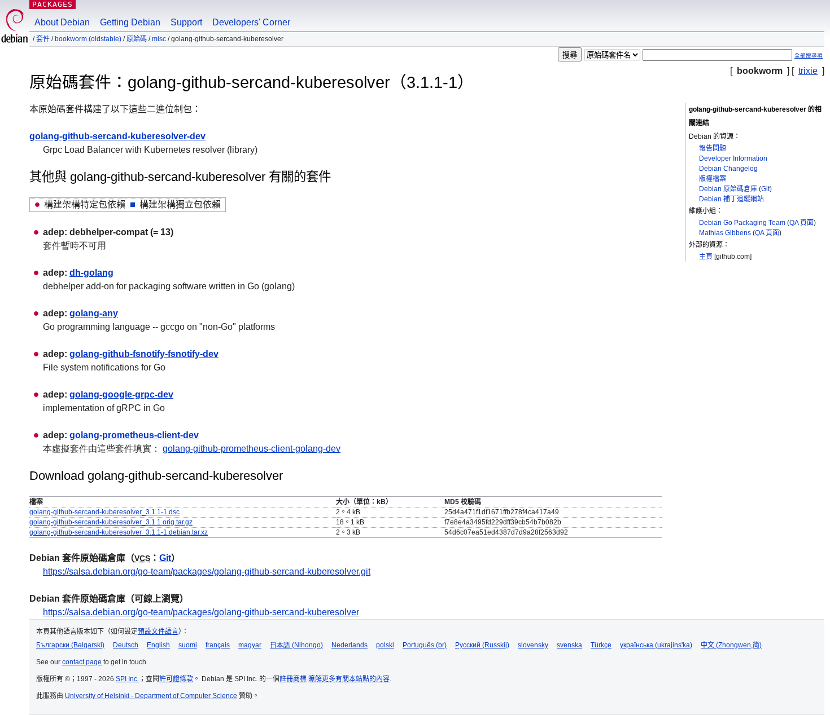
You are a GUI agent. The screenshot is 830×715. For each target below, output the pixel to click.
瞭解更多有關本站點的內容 (349, 679)
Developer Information (733, 158)
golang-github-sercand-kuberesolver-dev (117, 136)
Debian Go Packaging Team (742, 223)
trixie (808, 71)
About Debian (62, 22)
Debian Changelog (728, 169)
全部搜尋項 (808, 55)
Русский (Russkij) (482, 645)
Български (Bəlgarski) (70, 645)
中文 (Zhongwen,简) (731, 645)
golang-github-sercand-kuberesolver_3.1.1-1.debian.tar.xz (118, 532)
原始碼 (136, 39)
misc (159, 39)
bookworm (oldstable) (88, 39)
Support (186, 22)
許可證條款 (176, 679)
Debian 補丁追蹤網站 (731, 199)
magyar (249, 645)
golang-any (93, 313)
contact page (82, 662)
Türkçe (601, 645)
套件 (43, 39)
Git (765, 189)
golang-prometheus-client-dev (134, 435)
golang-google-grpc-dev (121, 394)
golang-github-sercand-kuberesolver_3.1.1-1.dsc (104, 512)
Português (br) (425, 645)
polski (385, 645)
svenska (569, 645)
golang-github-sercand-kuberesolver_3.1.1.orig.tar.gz (111, 522)
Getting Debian (130, 22)
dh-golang (91, 272)
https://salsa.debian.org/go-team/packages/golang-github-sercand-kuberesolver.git (206, 571)
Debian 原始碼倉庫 (728, 189)
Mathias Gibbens (725, 233)
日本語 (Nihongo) (296, 645)
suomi (187, 645)
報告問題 (712, 148)
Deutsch (125, 645)
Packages (52, 4)
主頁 (706, 257)
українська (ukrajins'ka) (656, 645)
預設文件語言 (158, 631)
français (218, 645)
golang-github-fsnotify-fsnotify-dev (144, 354)
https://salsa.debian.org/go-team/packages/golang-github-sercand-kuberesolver (201, 612)
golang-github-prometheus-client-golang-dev (251, 448)
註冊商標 (293, 679)
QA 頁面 (801, 223)
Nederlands (349, 645)
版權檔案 (712, 179)
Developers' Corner (251, 22)
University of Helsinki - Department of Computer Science (151, 696)
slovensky (533, 645)
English (158, 645)
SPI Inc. (127, 679)
